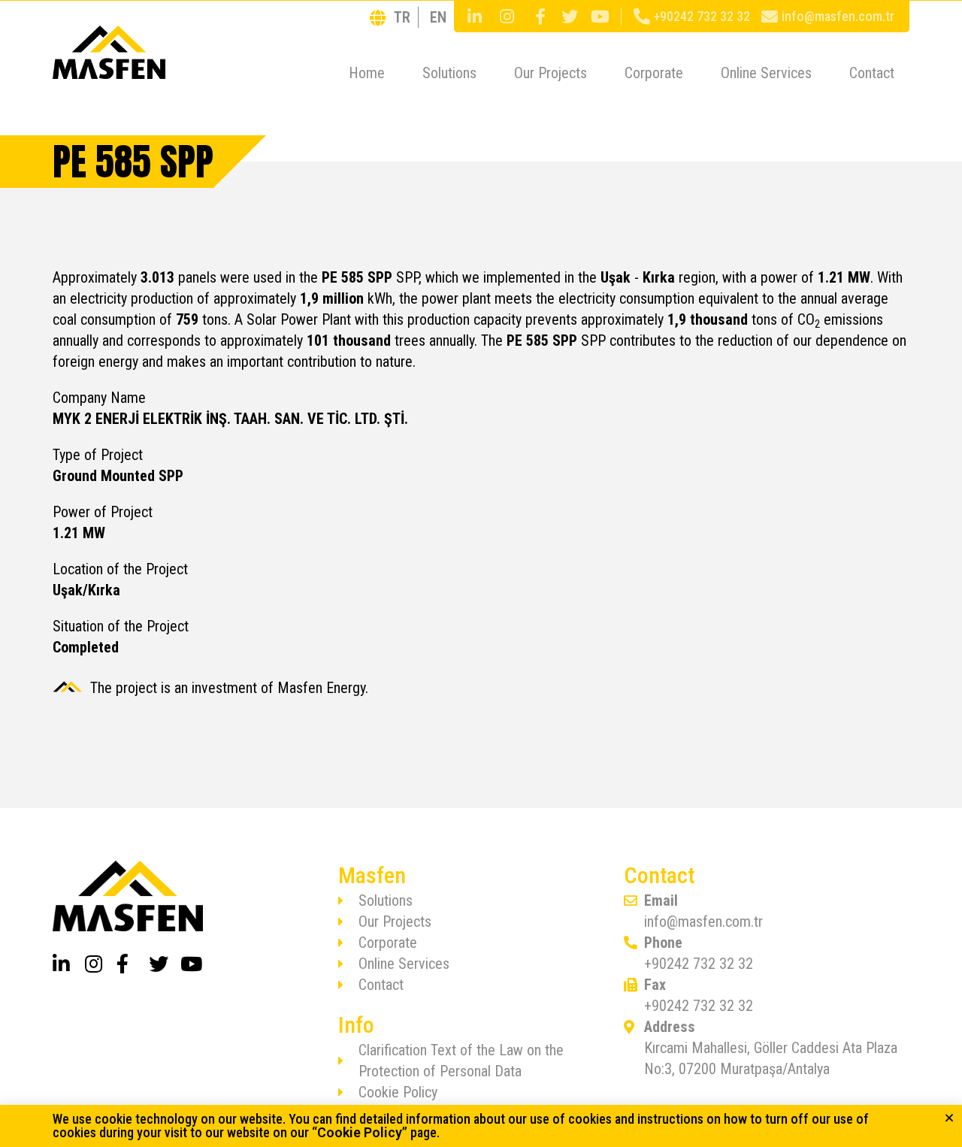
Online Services (766, 73)
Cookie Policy (359, 1132)
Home (367, 73)
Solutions (449, 73)
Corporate (654, 73)
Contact (871, 73)
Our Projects (550, 73)
